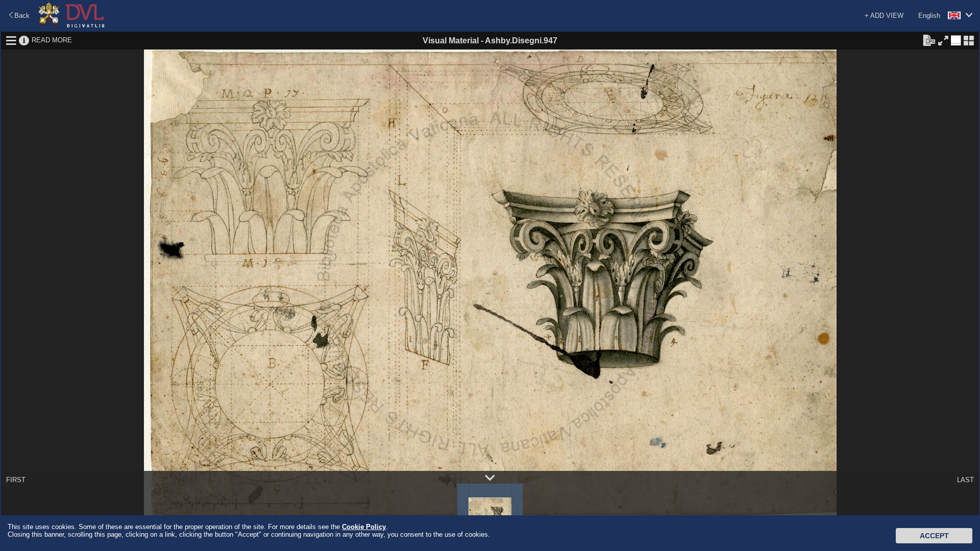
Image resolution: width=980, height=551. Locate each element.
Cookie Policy (364, 527)
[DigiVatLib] (71, 26)
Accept (934, 536)
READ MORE (52, 40)
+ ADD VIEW (884, 15)
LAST (965, 480)
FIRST (16, 480)
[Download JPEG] (929, 39)
